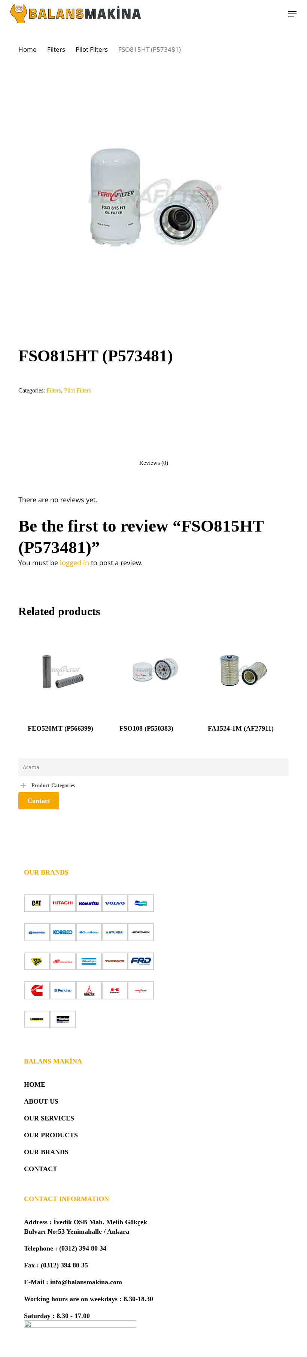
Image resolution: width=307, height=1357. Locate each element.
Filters (56, 49)
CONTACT (40, 1169)
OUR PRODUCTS (51, 1135)
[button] (292, 14)
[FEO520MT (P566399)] (62, 670)
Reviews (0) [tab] (153, 463)
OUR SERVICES (49, 1118)
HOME (34, 1084)
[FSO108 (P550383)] (154, 670)
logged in (74, 562)
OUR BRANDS (46, 1152)
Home (27, 49)
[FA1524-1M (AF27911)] (242, 670)
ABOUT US (41, 1101)
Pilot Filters (92, 49)
